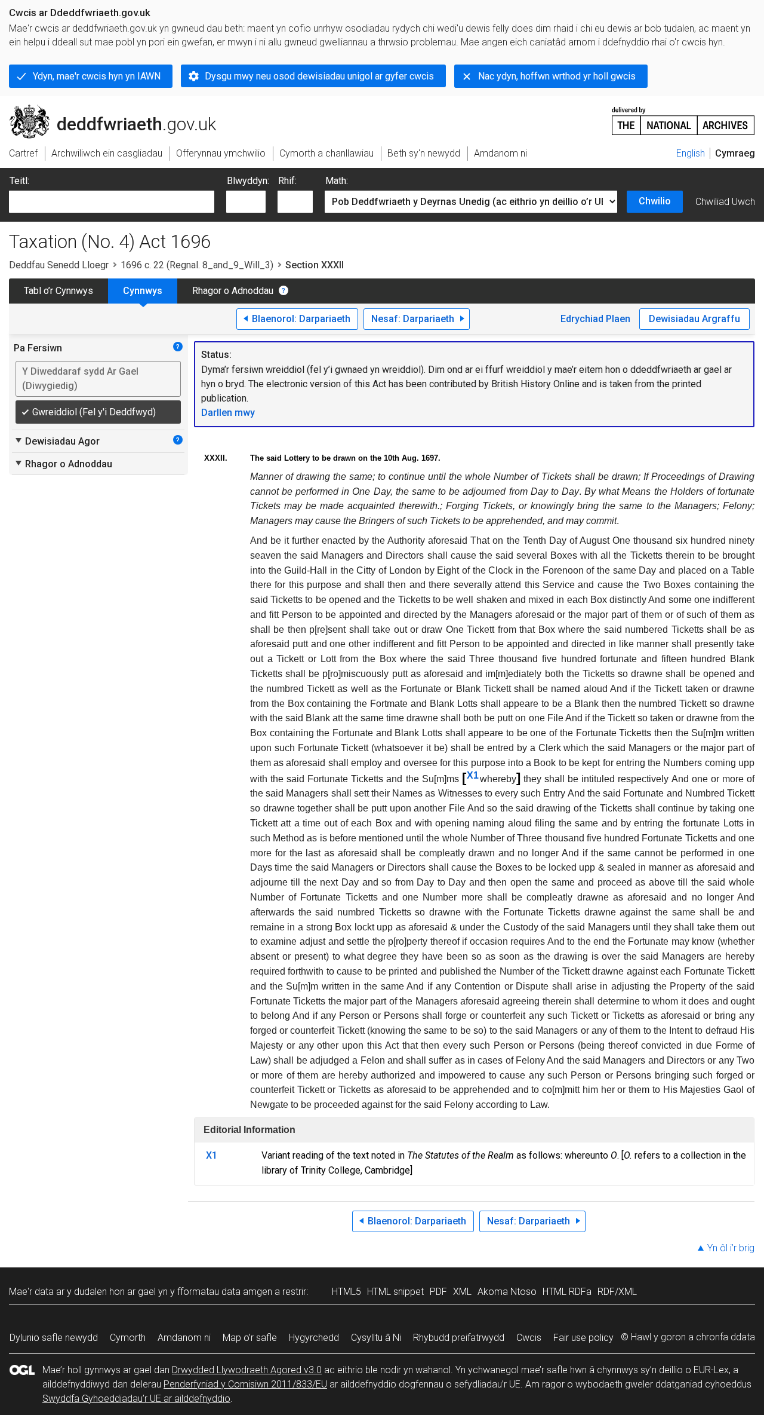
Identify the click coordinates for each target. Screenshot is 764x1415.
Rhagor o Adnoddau (232, 290)
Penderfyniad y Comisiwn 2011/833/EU (245, 1384)
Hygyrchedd (314, 1337)
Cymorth (128, 1337)
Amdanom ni (184, 1337)
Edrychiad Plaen (595, 318)
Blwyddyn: (248, 180)
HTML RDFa (567, 1291)
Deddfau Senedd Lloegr (59, 265)
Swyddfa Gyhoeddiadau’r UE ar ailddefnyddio (136, 1398)
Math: (336, 180)
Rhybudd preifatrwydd (458, 1337)
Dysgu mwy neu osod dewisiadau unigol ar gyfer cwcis (319, 76)
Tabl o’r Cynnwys (58, 290)
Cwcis (528, 1337)
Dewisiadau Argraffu (694, 318)
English (690, 153)
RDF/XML (617, 1291)
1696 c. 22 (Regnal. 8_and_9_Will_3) (197, 265)
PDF (438, 1291)
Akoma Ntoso (507, 1291)
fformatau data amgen (224, 1291)
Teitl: (19, 180)
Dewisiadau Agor (57, 441)
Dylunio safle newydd (54, 1337)
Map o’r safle (250, 1337)
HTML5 (346, 1291)
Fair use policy (583, 1337)
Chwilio (655, 201)
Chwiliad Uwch (725, 201)
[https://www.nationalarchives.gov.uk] (683, 116)
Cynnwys (142, 290)
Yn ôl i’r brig (730, 1248)
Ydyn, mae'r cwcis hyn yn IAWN (97, 76)
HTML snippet (395, 1291)
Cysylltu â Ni (376, 1337)
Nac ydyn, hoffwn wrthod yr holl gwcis (557, 76)
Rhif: (287, 180)
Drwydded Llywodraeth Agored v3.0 (247, 1370)
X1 (473, 775)
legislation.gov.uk (108, 109)
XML (462, 1291)
